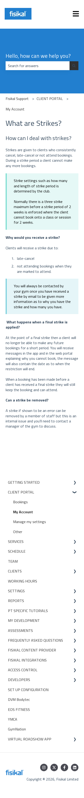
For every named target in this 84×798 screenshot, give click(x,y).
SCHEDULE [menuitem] (16, 551)
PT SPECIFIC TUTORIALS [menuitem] (28, 610)
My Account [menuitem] (23, 512)
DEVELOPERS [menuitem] (19, 679)
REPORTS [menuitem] (16, 600)
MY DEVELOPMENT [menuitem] (24, 620)
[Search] (74, 65)
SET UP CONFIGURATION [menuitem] (28, 689)
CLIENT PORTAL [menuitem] (21, 492)
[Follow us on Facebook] (64, 767)
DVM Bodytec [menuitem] (19, 699)
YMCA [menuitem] (12, 719)
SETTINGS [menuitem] (16, 591)
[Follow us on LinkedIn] (74, 767)
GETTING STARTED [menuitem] (24, 482)
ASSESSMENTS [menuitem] (20, 630)
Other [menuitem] (17, 531)
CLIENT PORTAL (50, 98)
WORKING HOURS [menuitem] (22, 581)
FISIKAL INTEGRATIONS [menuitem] (27, 660)
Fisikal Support (17, 98)
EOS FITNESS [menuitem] (19, 709)
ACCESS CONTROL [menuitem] (22, 670)
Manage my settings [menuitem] (29, 521)
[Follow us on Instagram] (44, 767)
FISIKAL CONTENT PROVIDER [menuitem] (32, 650)
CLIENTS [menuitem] (15, 571)
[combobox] (38, 65)
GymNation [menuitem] (17, 729)
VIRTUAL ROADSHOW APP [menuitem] (29, 739)
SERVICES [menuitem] (16, 541)
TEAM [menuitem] (13, 561)
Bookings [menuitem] (20, 502)
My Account (15, 109)
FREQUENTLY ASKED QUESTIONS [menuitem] (35, 640)
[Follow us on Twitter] (54, 767)
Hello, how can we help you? (38, 56)
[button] (74, 482)
